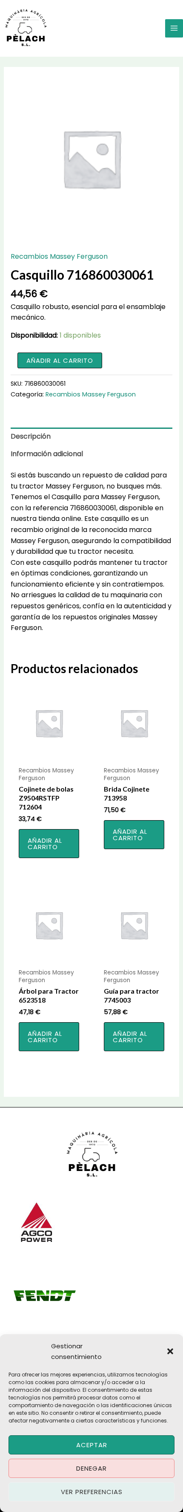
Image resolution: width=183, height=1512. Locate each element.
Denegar (91, 1468)
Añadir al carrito (59, 360)
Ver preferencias (92, 1491)
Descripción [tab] (31, 436)
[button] (170, 1351)
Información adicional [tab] (47, 454)
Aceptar (91, 1444)
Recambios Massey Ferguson (59, 256)
